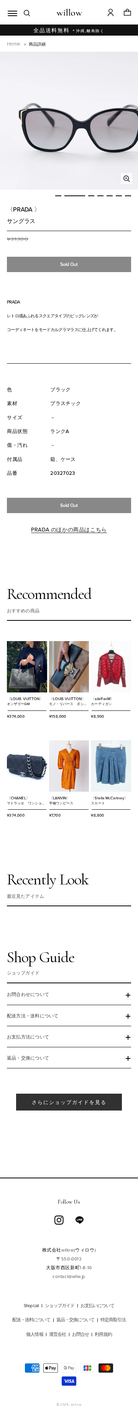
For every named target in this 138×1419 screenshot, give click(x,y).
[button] (10, 12)
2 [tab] (74, 195)
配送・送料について (31, 1320)
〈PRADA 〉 (23, 209)
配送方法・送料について (33, 1016)
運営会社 (57, 1334)
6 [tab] (119, 195)
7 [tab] (128, 195)
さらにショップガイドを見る (69, 1102)
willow (76, 1404)
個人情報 (34, 1334)
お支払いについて (97, 1305)
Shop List (31, 1305)
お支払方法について (28, 1037)
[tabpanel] (69, 121)
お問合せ (80, 1334)
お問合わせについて (28, 994)
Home (13, 43)
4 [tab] (100, 195)
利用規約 (103, 1334)
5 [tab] (110, 195)
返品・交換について (28, 1058)
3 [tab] (91, 195)
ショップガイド (60, 1305)
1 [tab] (58, 195)
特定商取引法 (113, 1320)
